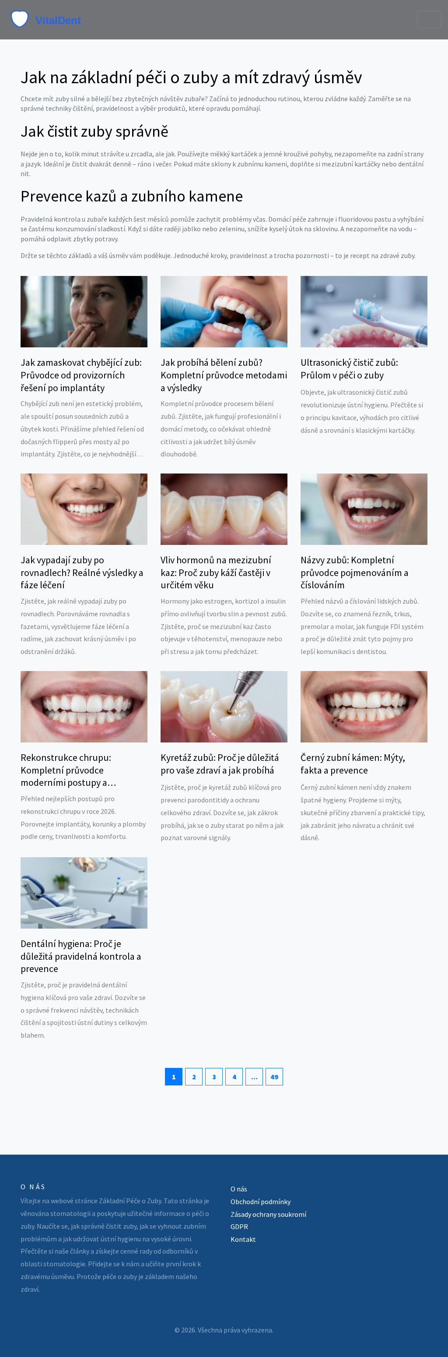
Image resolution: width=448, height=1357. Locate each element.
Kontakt (243, 1239)
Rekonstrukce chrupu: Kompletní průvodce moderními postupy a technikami (66, 770)
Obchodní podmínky (260, 1201)
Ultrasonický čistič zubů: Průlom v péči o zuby (349, 368)
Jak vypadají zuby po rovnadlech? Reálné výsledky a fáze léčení (82, 572)
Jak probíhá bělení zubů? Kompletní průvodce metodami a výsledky (224, 374)
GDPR (239, 1226)
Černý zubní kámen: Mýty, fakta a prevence (353, 763)
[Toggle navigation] (429, 19)
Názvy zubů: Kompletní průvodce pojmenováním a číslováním (355, 572)
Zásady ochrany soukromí (268, 1214)
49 (274, 1076)
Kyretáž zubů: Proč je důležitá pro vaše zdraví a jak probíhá (220, 763)
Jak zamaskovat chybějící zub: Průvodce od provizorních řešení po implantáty (81, 374)
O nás (239, 1188)
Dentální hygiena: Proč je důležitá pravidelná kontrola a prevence (81, 956)
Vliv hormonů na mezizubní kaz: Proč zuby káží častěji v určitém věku (216, 572)
